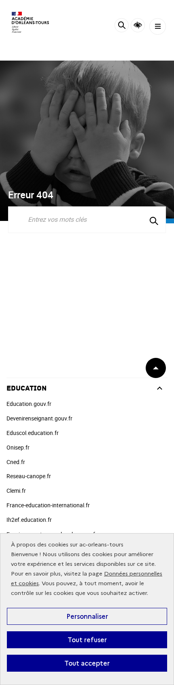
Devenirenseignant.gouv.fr (39, 418)
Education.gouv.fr (28, 404)
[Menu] (157, 26)
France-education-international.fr (48, 505)
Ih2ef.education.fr (29, 519)
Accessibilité (138, 25)
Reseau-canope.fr (28, 476)
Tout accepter (87, 663)
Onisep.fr (18, 447)
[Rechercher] (122, 26)
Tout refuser (87, 640)
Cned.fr (15, 462)
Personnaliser (87, 616)
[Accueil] (30, 22)
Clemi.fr (16, 490)
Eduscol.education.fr (32, 433)
